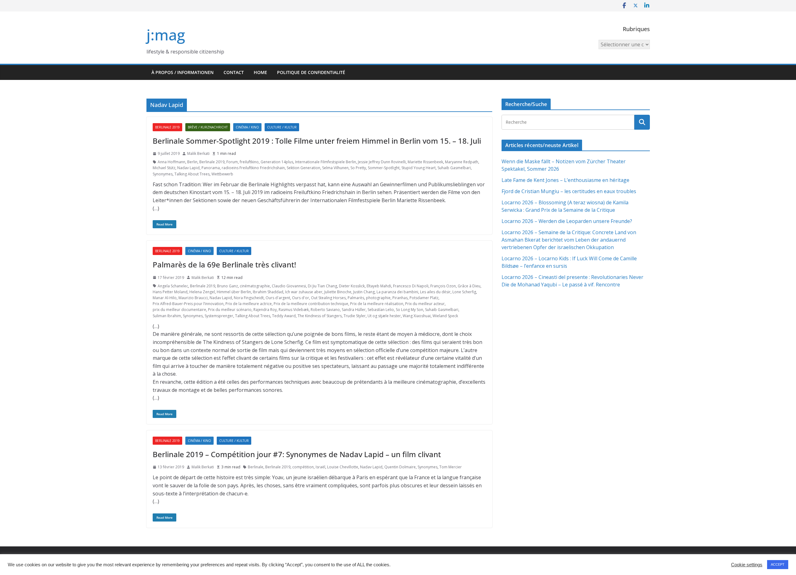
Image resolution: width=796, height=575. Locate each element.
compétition (303, 467)
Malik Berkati (198, 153)
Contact (234, 72)
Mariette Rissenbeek (425, 162)
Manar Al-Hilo (165, 297)
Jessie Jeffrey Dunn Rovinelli (382, 162)
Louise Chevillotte (342, 467)
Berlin (192, 162)
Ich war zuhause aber (303, 291)
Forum (232, 162)
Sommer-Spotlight (384, 167)
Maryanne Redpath (461, 162)
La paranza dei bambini (397, 291)
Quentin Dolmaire (400, 467)
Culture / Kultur (282, 127)
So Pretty (358, 167)
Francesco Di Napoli (410, 286)
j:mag (165, 35)
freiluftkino (249, 162)
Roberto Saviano (325, 309)
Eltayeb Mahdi (379, 286)
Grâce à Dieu (469, 286)
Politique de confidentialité (311, 72)
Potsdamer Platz (424, 297)
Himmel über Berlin (234, 291)
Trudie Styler (355, 315)
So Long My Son (409, 309)
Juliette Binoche (337, 291)
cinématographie (255, 286)
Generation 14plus (277, 162)
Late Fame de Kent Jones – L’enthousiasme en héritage (565, 180)
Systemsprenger (219, 315)
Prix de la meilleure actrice (248, 303)
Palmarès (356, 297)
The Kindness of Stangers (320, 315)
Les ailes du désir (435, 291)
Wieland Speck (445, 315)
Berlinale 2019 (167, 127)
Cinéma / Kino (247, 127)
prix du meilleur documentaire (179, 309)
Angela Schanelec (173, 286)
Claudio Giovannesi (289, 286)
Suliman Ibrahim (167, 315)
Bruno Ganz (227, 286)
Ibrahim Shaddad (268, 291)
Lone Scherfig (464, 291)
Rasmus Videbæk (294, 309)
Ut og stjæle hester (384, 315)
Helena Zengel (202, 291)
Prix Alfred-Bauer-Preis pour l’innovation (188, 303)
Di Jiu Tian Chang (322, 286)
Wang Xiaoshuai (417, 315)
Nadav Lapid (188, 167)
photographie (378, 297)
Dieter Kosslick (352, 286)
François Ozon (443, 286)
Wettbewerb (222, 174)
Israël (320, 467)
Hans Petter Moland (170, 291)
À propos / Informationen (182, 72)
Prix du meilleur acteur (425, 303)
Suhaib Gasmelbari (454, 167)
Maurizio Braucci (193, 297)
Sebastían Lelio (381, 309)
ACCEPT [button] (777, 564)
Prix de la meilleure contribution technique (311, 303)
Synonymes (163, 174)
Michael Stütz (164, 167)
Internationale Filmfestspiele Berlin (325, 162)
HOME (260, 72)
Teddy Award (284, 315)
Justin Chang (364, 291)
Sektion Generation (303, 167)
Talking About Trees (192, 174)
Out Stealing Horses (328, 297)
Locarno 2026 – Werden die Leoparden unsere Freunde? (567, 221)
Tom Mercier (450, 467)
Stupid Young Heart (418, 167)
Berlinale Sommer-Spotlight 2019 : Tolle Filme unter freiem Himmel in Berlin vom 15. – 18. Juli (317, 141)
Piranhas (400, 297)
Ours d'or (300, 297)
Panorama (210, 167)
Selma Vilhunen (335, 167)
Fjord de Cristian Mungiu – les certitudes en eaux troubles (569, 191)
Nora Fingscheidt (249, 297)
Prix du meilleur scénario (230, 309)
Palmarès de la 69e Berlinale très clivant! (224, 264)
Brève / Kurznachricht (208, 127)
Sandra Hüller (354, 309)
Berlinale (255, 467)
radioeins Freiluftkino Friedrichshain (253, 167)
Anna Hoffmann (171, 162)
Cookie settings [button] (746, 564)
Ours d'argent (278, 297)
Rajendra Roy (265, 309)
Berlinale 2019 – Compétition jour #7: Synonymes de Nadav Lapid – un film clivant (297, 454)
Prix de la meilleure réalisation (376, 303)
